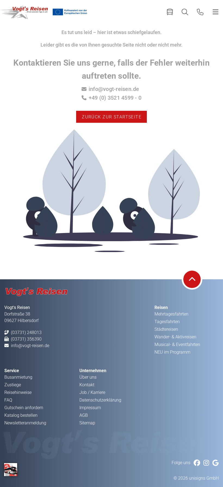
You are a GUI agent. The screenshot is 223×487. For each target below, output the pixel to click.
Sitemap (87, 422)
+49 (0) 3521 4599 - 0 (115, 97)
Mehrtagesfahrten (171, 314)
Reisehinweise (18, 392)
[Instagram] (206, 463)
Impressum (90, 407)
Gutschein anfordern (23, 407)
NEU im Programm (172, 352)
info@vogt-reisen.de (114, 89)
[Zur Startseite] (24, 12)
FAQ (8, 400)
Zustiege (12, 384)
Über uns (88, 377)
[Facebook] (197, 463)
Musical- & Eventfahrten (177, 344)
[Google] (215, 463)
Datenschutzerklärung (100, 400)
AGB (83, 415)
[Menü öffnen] (215, 12)
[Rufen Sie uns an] (200, 12)
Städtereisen (166, 329)
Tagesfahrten (167, 321)
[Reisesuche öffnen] (185, 12)
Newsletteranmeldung (25, 422)
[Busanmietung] (169, 12)
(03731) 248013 (26, 332)
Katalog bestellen (21, 415)
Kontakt (86, 384)
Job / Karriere (92, 392)
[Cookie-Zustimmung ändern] (10, 469)
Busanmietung (18, 377)
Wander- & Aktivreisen (175, 336)
